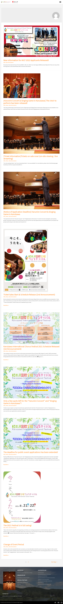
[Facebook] (61, 602)
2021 (4, 105)
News (7, 105)
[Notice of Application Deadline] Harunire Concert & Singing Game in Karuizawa (29, 213)
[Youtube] (58, 602)
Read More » (6, 305)
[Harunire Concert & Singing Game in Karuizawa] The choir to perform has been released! (29, 101)
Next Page (54, 562)
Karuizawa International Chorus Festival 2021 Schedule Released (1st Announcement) (31, 347)
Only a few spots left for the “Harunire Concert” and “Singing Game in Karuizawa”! (30, 402)
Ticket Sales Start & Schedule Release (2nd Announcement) (29, 294)
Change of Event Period (13, 544)
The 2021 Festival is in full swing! (17, 525)
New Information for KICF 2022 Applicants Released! (26, 60)
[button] (60, 2)
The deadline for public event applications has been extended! (30, 452)
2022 (4, 62)
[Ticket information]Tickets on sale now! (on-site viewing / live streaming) (30, 157)
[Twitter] (55, 602)
